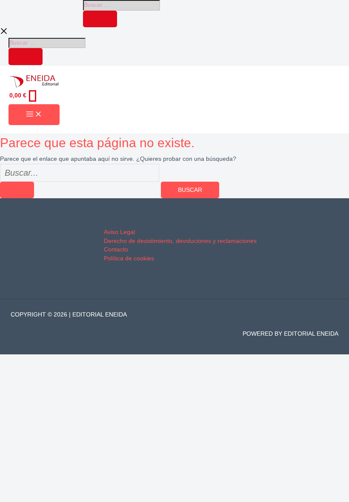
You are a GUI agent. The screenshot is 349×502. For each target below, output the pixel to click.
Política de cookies (129, 258)
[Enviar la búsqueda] (17, 190)
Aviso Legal (119, 232)
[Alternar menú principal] (34, 114)
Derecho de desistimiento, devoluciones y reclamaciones (180, 241)
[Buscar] (100, 19)
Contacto (116, 249)
